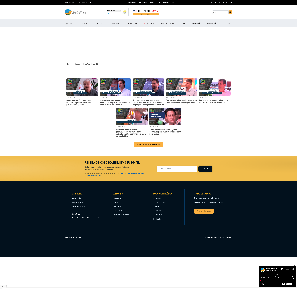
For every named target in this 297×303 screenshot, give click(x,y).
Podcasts (117, 206)
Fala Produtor (160, 202)
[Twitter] (215, 2)
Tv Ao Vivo (118, 211)
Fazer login (156, 2)
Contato (133, 2)
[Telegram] (231, 2)
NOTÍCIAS (68, 23)
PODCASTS (115, 23)
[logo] (225, 227)
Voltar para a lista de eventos (148, 144)
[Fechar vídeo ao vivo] (295, 265)
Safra (157, 206)
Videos (116, 202)
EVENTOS (195, 23)
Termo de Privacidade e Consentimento (132, 173)
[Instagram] (219, 2)
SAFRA (183, 23)
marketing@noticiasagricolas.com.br (209, 202)
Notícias (158, 198)
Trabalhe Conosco (78, 206)
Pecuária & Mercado (121, 215)
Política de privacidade (210, 237)
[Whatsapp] (227, 2)
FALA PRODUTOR (167, 23)
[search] (230, 12)
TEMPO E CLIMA (131, 23)
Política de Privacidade (94, 175)
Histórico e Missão (78, 202)
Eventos (158, 211)
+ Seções (158, 219)
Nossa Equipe (76, 198)
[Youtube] (223, 2)
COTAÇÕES (85, 23)
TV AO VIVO (150, 23)
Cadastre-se (169, 2)
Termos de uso (227, 237)
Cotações (117, 198)
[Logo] (75, 12)
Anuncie (144, 2)
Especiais (158, 215)
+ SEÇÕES (226, 23)
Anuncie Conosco (204, 211)
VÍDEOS (99, 23)
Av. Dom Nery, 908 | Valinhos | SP (208, 198)
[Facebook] (211, 2)
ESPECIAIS (211, 23)
